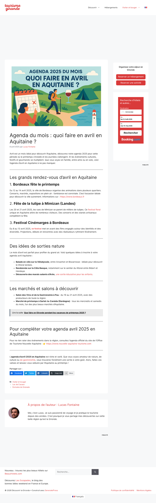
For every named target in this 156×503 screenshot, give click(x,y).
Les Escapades (23, 480)
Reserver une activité (131, 83)
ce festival (37, 228)
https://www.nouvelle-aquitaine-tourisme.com (68, 343)
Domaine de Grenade (21, 387)
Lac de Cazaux (18, 384)
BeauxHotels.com (13, 473)
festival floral (94, 209)
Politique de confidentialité (122, 490)
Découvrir (92, 7)
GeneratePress (51, 490)
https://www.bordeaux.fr (72, 196)
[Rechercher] (95, 472)
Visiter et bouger (129, 7)
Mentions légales (144, 490)
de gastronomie (27, 360)
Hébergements (111, 7)
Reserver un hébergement (131, 76)
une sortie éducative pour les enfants (74, 274)
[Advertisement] (78, 35)
